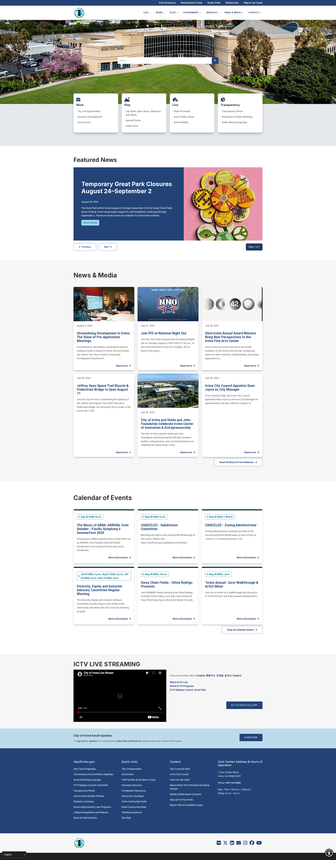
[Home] (79, 13)
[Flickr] (219, 843)
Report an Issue (253, 2)
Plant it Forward (182, 111)
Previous (86, 247)
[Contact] (238, 843)
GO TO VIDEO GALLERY (244, 705)
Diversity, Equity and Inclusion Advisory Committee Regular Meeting (99, 590)
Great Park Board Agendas (87, 779)
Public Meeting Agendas (234, 122)
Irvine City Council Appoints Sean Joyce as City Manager (230, 387)
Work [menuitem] (160, 13)
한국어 (228, 675)
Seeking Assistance (132, 812)
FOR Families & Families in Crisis (138, 779)
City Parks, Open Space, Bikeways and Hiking (143, 113)
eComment (127, 774)
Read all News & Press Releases (237, 462)
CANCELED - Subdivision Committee (159, 527)
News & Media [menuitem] (234, 13)
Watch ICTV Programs (182, 686)
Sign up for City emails (181, 799)
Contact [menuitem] (255, 13)
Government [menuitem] (192, 13)
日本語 (220, 675)
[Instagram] (245, 843)
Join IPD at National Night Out (163, 333)
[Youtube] (259, 843)
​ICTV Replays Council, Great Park (188, 689)
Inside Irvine (132, 125)
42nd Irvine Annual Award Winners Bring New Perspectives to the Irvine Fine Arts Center (230, 337)
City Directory (167, 2)
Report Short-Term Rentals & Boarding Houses (189, 787)
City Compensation (132, 768)
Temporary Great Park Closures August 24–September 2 (126, 187)
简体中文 (210, 675)
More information (118, 557)
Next (106, 247)
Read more (90, 222)
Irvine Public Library (184, 116)
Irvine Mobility (181, 122)
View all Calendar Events (240, 629)
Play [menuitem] (174, 13)
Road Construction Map (134, 807)
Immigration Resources (134, 790)
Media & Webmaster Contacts (185, 794)
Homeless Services (132, 785)
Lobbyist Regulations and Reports (91, 812)
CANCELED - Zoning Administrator (231, 525)
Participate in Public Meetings (237, 116)
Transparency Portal (232, 111)
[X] (225, 843)
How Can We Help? (180, 779)
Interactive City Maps (133, 796)
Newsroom (232, 2)
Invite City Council (179, 774)
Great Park (214, 2)
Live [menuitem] (147, 13)
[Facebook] (252, 843)
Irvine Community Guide (134, 801)
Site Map (126, 817)
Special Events (133, 120)
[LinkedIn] (232, 843)
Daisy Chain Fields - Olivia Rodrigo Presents (166, 584)
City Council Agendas (85, 768)
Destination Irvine (191, 2)
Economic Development (89, 116)
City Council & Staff (180, 768)
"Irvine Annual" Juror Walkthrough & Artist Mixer (231, 584)
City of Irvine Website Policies (89, 796)
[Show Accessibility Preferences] (329, 853)
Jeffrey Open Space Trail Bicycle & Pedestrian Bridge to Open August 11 (103, 389)
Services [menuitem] (212, 13)
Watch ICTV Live (179, 682)
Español (237, 675)
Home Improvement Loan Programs (92, 807)
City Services (84, 122)
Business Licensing (83, 801)
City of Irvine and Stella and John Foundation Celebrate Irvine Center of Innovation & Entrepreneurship (167, 424)
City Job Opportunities (89, 111)
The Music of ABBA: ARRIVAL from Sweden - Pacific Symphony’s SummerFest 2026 (102, 529)
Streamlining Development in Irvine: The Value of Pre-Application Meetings (103, 337)
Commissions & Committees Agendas (93, 774)
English (201, 675)
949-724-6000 (233, 782)
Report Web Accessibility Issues (186, 805)
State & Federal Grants (85, 817)
